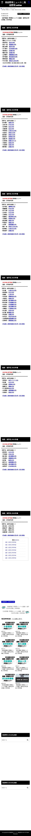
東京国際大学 (12, 306)
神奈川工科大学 (13, 61)
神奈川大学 (12, 132)
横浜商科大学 (12, 216)
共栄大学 (11, 310)
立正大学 (11, 292)
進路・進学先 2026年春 (10, 542)
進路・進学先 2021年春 (10, 555)
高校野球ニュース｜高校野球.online (15, 3)
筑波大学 (11, 392)
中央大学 (11, 124)
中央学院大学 (12, 466)
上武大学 (11, 294)
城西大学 (11, 122)
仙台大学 (11, 42)
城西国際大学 (12, 224)
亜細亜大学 (12, 44)
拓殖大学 (11, 142)
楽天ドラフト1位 (13, 380)
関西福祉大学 (12, 320)
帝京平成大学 (12, 316)
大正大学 (11, 210)
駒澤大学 (11, 460)
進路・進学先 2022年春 (10, 552)
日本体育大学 (13, 48)
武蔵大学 (11, 146)
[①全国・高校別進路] (8, 66)
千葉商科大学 (12, 308)
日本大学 (11, 454)
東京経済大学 (13, 56)
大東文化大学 (12, 130)
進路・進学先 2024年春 (10, 547)
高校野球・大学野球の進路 (8, 601)
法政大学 (11, 144)
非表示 (17, 540)
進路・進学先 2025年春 (10, 544)
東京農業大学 (12, 300)
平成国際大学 (12, 302)
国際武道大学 (12, 296)
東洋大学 (11, 46)
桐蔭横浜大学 (13, 54)
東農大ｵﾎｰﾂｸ (12, 140)
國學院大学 (12, 206)
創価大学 (11, 298)
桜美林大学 (12, 136)
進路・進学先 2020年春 (10, 558)
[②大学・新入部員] (19, 66)
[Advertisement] (15, 87)
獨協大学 (11, 58)
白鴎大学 (11, 50)
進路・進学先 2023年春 (10, 550)
